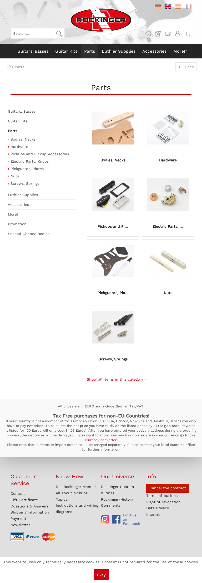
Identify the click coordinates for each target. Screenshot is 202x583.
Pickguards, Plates (27, 169)
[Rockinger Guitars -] (148, 33)
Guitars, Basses (22, 111)
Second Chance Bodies (28, 234)
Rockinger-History (117, 499)
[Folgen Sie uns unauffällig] (105, 519)
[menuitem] (38, 33)
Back (189, 67)
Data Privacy (157, 508)
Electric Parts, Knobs (30, 161)
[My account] (177, 33)
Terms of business (162, 496)
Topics (61, 499)
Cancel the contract (167, 488)
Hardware (19, 146)
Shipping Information (30, 512)
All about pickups (72, 493)
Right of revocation (163, 502)
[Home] (8, 66)
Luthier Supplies (23, 195)
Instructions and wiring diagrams (77, 508)
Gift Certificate (24, 500)
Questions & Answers (30, 506)
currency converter (101, 440)
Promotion (17, 224)
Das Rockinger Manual (76, 487)
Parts (12, 131)
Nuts (15, 176)
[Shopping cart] (187, 33)
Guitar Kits (17, 121)
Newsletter (20, 525)
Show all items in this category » (116, 379)
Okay (101, 575)
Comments (110, 505)
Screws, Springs (25, 183)
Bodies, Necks (23, 139)
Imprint (153, 514)
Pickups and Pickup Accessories (40, 154)
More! (13, 214)
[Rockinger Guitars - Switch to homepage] (100, 20)
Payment (18, 518)
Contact (18, 493)
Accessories (18, 204)
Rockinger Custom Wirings (117, 490)
